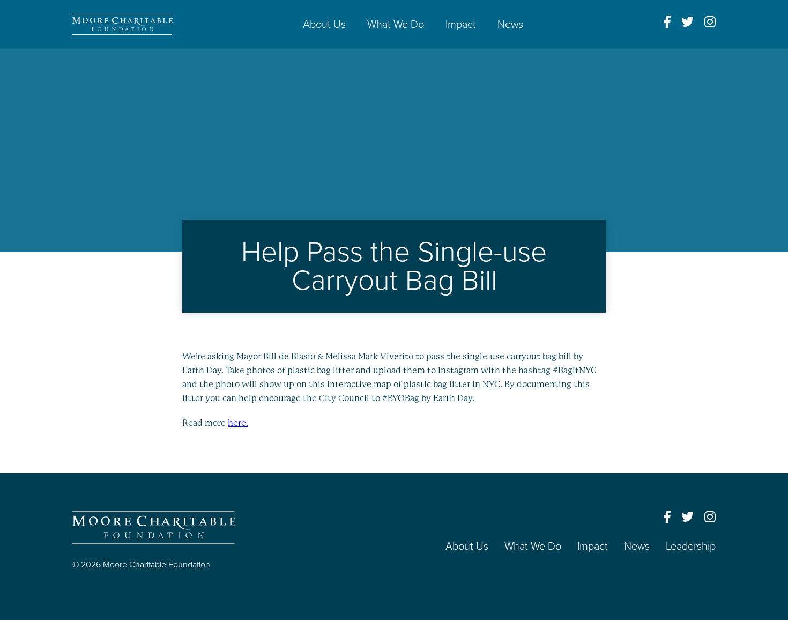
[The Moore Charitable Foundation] (122, 24)
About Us (324, 24)
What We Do (395, 24)
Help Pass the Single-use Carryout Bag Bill (394, 266)
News (510, 24)
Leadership (691, 546)
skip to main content (42, 58)
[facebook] (667, 22)
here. (238, 423)
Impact (460, 24)
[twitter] (687, 22)
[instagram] (710, 21)
